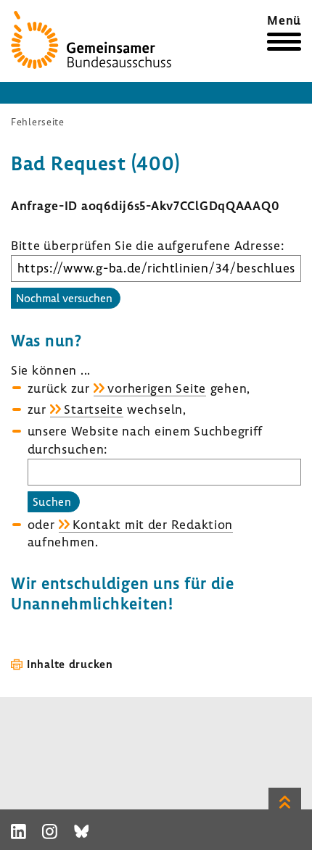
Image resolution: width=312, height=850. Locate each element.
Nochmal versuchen (64, 298)
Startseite (93, 409)
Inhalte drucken (70, 664)
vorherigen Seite (156, 388)
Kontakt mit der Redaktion (153, 524)
